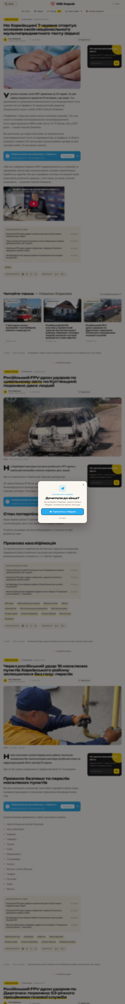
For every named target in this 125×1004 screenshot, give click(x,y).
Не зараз (62, 518)
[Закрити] (83, 485)
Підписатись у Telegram (64, 511)
